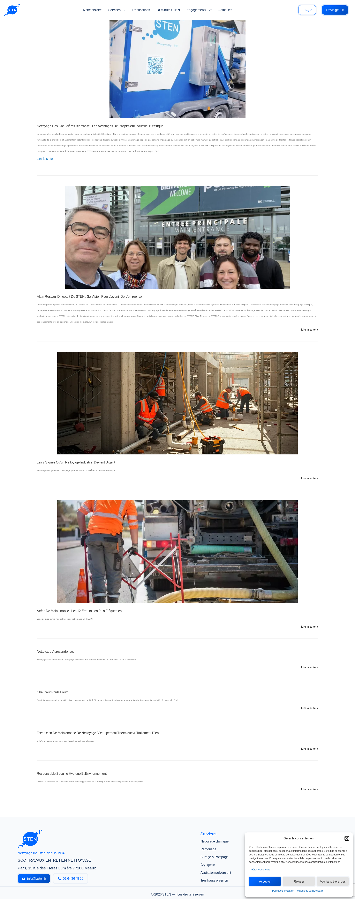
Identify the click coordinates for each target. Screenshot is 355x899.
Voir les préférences (333, 881)
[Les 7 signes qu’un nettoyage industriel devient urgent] (177, 403)
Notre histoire (92, 10)
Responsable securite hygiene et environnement (72, 773)
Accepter (265, 881)
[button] (347, 838)
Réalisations (141, 10)
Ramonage (208, 849)
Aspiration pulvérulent (216, 872)
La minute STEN (168, 10)
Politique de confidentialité (310, 890)
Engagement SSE (199, 10)
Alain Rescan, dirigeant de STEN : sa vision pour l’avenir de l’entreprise (89, 296)
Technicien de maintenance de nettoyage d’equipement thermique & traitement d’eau (98, 733)
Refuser (299, 881)
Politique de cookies (283, 890)
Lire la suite (45, 158)
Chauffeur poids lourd (52, 692)
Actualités (225, 10)
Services (114, 10)
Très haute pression (214, 880)
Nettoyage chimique (215, 841)
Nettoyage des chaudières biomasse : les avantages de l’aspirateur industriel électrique (100, 126)
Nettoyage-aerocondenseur (56, 651)
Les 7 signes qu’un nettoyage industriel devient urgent (76, 462)
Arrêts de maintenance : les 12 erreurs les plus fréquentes (79, 611)
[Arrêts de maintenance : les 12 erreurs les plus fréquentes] (177, 551)
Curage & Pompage (214, 857)
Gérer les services (260, 869)
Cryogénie (208, 865)
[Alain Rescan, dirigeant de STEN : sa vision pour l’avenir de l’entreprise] (177, 237)
